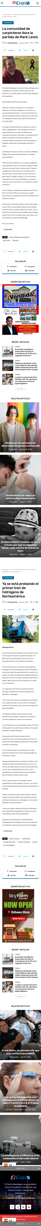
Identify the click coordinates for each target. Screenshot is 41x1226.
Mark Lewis (6, 240)
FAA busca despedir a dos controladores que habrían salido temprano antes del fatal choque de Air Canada (26, 369)
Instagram (31, 266)
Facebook (13, 266)
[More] (33, 50)
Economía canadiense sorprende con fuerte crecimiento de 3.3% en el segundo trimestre (25, 355)
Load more (19, 392)
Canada (17, 349)
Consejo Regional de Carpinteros (19, 237)
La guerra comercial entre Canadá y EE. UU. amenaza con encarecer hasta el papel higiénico (26, 383)
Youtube (31, 270)
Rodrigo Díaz (13, 43)
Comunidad (6, 14)
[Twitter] (8, 270)
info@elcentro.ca (26, 1201)
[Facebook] (7, 266)
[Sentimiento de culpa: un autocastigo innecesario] (20, 483)
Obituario (15, 240)
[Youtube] (26, 270)
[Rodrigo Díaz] (4, 42)
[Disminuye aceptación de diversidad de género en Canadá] (20, 430)
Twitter (13, 270)
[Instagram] (25, 266)
